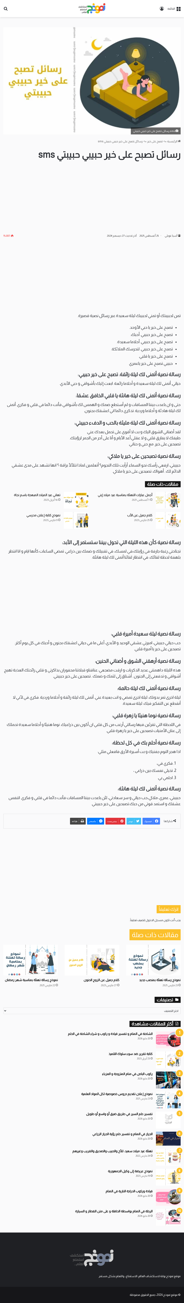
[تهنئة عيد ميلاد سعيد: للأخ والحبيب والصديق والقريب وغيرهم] (168, 1157)
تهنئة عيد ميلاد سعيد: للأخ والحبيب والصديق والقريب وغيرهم (112, 1151)
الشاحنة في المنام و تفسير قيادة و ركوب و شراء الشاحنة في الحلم (110, 1034)
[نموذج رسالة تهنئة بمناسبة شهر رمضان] (30, 960)
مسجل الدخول (154, 920)
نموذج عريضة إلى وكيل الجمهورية (130, 1171)
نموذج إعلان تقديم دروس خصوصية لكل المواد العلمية (117, 1094)
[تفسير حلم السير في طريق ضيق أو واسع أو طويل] (168, 1120)
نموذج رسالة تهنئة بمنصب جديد (160, 980)
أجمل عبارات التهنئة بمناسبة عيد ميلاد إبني (125, 495)
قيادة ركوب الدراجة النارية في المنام (129, 1191)
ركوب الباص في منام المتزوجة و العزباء (127, 1074)
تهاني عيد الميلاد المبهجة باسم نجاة (37, 495)
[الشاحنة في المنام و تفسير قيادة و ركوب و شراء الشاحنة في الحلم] (168, 1039)
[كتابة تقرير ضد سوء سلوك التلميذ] (168, 1059)
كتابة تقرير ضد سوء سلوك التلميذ (131, 1054)
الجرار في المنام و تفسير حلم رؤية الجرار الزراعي (122, 1134)
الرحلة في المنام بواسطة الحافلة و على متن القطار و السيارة (114, 1211)
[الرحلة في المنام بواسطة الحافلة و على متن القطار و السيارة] (168, 1217)
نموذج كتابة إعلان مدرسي (43, 515)
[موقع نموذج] (92, 8)
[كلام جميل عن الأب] (168, 520)
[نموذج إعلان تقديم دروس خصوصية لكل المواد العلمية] (168, 1100)
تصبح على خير (155, 141)
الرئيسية (172, 141)
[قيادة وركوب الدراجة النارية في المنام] (168, 1197)
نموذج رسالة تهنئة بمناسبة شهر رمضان (31, 980)
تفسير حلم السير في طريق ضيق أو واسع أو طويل (119, 1114)
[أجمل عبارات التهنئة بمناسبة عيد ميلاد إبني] (168, 500)
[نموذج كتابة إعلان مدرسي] (76, 520)
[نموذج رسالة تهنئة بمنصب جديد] (153, 960)
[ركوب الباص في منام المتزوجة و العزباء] (168, 1080)
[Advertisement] (92, 197)
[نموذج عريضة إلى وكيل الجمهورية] (168, 1177)
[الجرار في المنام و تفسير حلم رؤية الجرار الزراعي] (168, 1139)
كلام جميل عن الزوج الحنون (101, 980)
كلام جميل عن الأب (139, 515)
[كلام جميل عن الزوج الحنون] (92, 960)
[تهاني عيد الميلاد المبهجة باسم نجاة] (76, 500)
